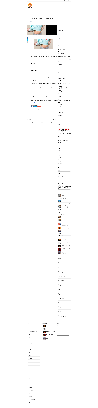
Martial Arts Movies (62, 290)
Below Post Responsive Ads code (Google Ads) (64, 178)
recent (60, 303)
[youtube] (67, 0)
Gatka (60, 271)
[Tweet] (27, 40)
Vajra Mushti (30, 396)
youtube (59, 148)
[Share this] (27, 38)
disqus (42, 122)
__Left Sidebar (60, 104)
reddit (59, 174)
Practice (60, 302)
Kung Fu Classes (61, 281)
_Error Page (59, 106)
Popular (64, 214)
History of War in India (62, 272)
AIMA (32, 406)
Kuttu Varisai (31, 360)
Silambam (60, 307)
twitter (36, 106)
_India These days (60, 161)
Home (27, 0)
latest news (61, 284)
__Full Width (59, 105)
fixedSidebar (59, 85)
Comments (69, 214)
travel (35, 15)
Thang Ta (59, 185)
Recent (60, 214)
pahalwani (30, 381)
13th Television (60, 163)
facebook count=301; (61, 112)
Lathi (60, 285)
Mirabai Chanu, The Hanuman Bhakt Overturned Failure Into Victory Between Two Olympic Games (66, 224)
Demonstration (61, 266)
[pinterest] (65, 0)
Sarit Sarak (61, 306)
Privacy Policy (60, 91)
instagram (59, 97)
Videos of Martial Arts (62, 316)
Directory (60, 267)
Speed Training (61, 308)
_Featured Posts (60, 103)
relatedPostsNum (60, 81)
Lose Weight (35, 105)
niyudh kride (61, 299)
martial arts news (31, 370)
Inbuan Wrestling (61, 275)
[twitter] (69, 0)
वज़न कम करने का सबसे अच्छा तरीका (65, 230)
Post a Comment (30, 125)
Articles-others (61, 262)
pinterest (59, 146)
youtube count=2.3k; (60, 113)
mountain (60, 293)
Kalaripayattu (61, 277)
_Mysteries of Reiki (60, 162)
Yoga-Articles (61, 319)
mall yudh (60, 288)
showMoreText (60, 86)
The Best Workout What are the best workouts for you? (64, 190)
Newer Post (30, 119)
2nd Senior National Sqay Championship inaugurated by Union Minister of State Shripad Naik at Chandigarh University (66, 206)
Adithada (60, 257)
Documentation (40, 15)
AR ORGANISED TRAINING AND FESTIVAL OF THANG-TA (50, 335)
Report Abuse (61, 51)
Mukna (60, 294)
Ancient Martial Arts (62, 259)
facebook (32, 106)
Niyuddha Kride (61, 298)
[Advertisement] (57, 8)
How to (30, 349)
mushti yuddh (31, 375)
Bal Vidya (60, 263)
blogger (32, 122)
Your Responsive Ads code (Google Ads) (63, 49)
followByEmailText (60, 79)
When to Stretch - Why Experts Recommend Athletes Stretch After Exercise (64, 198)
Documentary (61, 268)
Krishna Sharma (38, 109)
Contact (32, 0)
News (60, 297)
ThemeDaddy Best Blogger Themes (44, 406)
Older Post (53, 119)
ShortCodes (59, 108)
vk (58, 147)
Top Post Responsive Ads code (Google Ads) (63, 181)
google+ (39, 106)
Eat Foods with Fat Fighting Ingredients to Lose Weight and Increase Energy (64, 187)
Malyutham (60, 289)
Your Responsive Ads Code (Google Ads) (63, 140)
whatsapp (59, 145)
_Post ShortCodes (60, 103)
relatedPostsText (60, 80)
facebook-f (59, 172)
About (29, 0)
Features (59, 102)
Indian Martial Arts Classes (63, 276)
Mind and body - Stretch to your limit (64, 188)
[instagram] (64, 0)
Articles (33, 105)
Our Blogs (59, 160)
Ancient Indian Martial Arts (63, 258)
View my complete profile (31, 326)
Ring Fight (30, 385)
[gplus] (68, 0)
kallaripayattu (31, 355)
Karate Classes (61, 280)
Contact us (59, 90)
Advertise (59, 157)
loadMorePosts (60, 81)
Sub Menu (31, 15)
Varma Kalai (61, 315)
